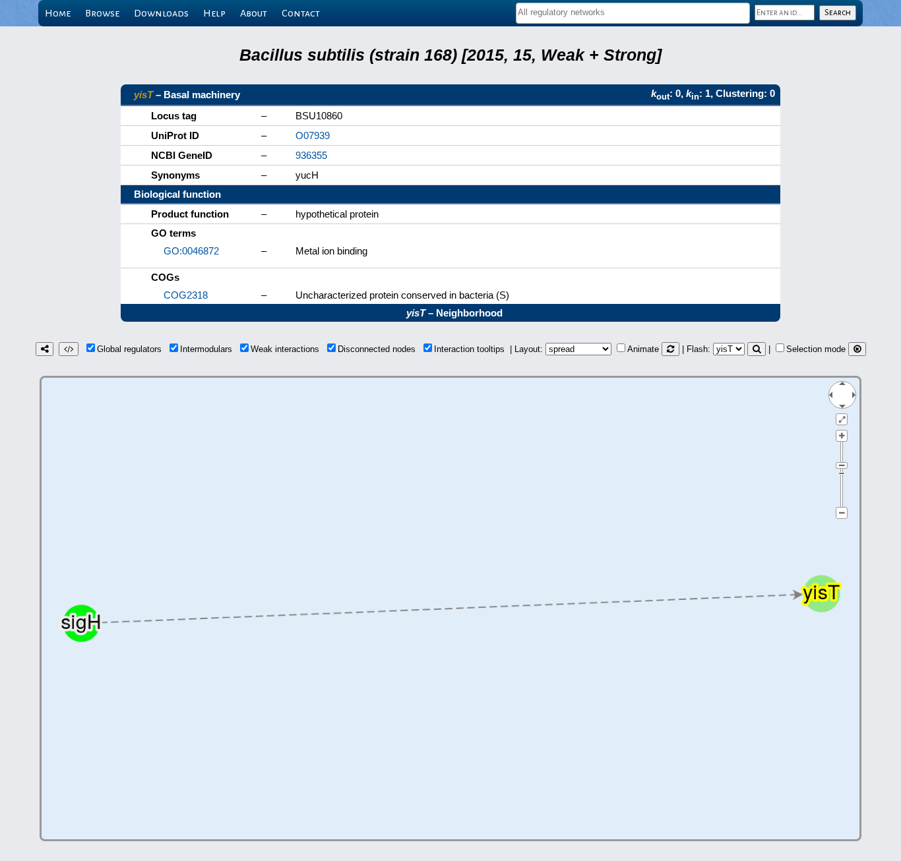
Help (214, 13)
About (253, 13)
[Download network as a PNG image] (44, 349)
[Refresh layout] (670, 349)
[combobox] (633, 13)
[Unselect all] (857, 349)
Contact (301, 13)
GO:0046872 (191, 250)
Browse (102, 13)
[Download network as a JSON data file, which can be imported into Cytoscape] (68, 349)
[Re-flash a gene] (756, 349)
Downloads (161, 13)
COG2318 (186, 295)
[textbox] (632, 12)
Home (58, 13)
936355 (311, 155)
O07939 (312, 135)
